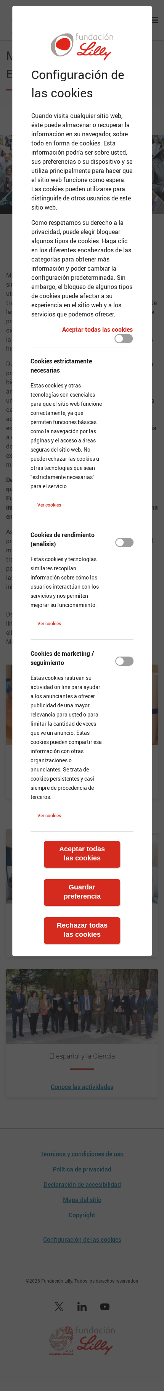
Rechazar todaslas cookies (82, 929)
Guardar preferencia (82, 891)
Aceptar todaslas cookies (82, 853)
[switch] (123, 338)
